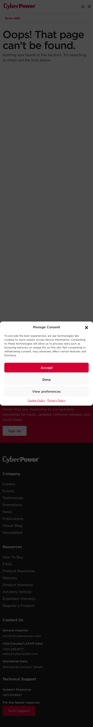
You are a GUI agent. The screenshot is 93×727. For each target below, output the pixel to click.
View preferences (46, 391)
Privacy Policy (56, 400)
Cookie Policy (36, 400)
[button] (86, 327)
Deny (46, 379)
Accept (47, 367)
